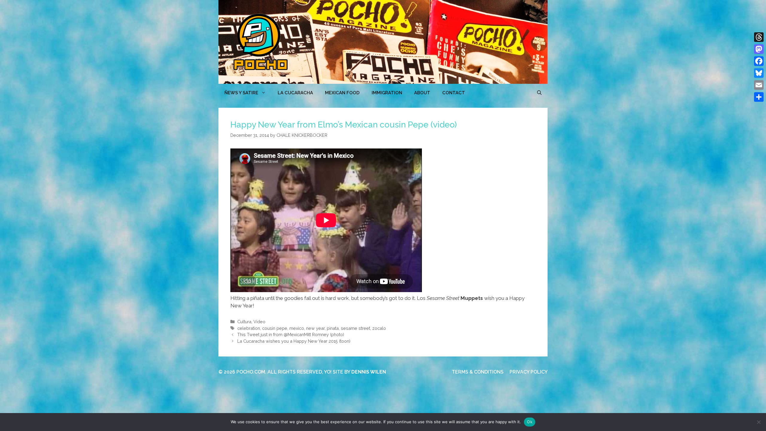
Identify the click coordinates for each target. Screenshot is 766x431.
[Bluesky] (759, 73)
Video (259, 321)
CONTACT (453, 92)
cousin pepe (274, 328)
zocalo (379, 328)
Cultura (244, 321)
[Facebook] (759, 61)
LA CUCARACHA (295, 92)
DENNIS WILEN (368, 372)
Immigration (387, 92)
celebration (248, 328)
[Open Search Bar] (539, 93)
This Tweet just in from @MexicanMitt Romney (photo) (290, 334)
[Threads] (759, 37)
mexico (296, 328)
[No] (759, 422)
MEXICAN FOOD (342, 92)
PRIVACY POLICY (529, 372)
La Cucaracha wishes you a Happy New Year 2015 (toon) (293, 341)
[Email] (759, 85)
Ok (529, 421)
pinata (333, 328)
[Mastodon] (759, 49)
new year (315, 328)
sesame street (355, 328)
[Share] (759, 97)
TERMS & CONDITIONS (478, 372)
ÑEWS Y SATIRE (241, 92)
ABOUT (422, 92)
